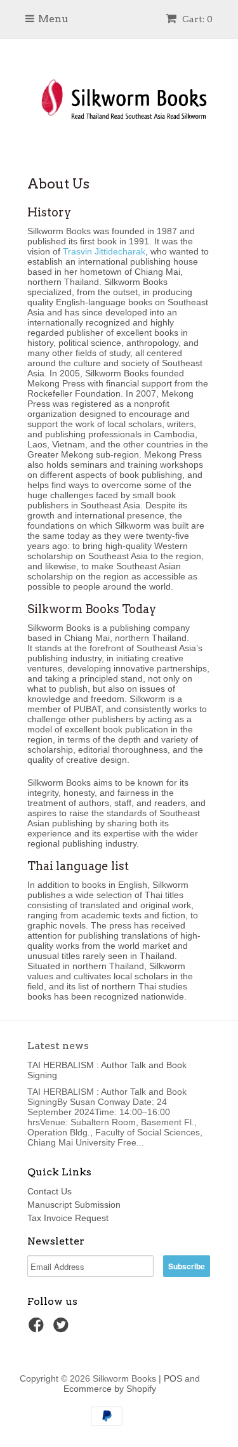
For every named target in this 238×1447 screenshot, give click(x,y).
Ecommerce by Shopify (109, 1389)
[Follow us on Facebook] (38, 1329)
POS (173, 1378)
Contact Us (49, 1191)
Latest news (58, 1046)
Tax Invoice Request (68, 1218)
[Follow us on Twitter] (62, 1329)
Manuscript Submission (74, 1204)
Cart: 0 (196, 19)
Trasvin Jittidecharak (104, 251)
